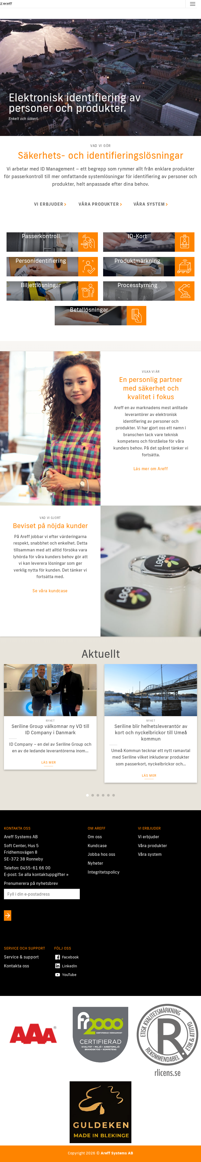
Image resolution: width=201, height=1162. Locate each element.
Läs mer (48, 762)
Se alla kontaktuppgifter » (43, 874)
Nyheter (95, 863)
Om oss (95, 836)
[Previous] (10, 720)
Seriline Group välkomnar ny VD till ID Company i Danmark (50, 729)
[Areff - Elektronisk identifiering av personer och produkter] (6, 4)
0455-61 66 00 (35, 867)
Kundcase (97, 845)
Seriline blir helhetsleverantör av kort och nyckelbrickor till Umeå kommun (150, 732)
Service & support (21, 957)
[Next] (190, 720)
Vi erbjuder (148, 836)
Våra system (150, 854)
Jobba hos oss (101, 854)
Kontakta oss (16, 965)
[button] (192, 4)
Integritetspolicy (104, 872)
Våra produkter (152, 845)
